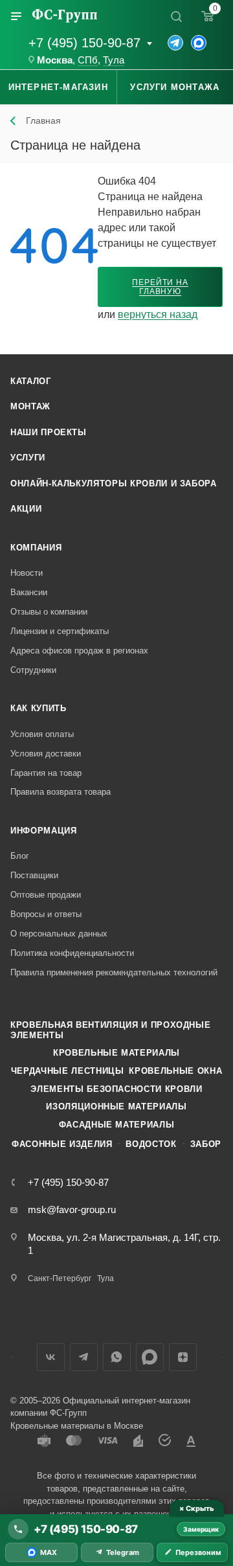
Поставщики (34, 875)
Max (150, 1357)
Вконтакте (51, 1357)
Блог (19, 856)
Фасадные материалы (117, 1124)
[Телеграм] (175, 43)
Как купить (38, 708)
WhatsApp (117, 1357)
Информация (43, 830)
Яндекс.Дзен (183, 1357)
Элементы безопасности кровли (116, 1089)
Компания (35, 547)
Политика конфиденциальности (72, 953)
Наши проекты (48, 432)
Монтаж (30, 406)
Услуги (27, 457)
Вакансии (28, 592)
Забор (205, 1144)
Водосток (151, 1144)
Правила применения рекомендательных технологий (113, 972)
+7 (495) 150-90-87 (84, 43)
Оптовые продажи (45, 895)
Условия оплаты (42, 734)
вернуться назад (157, 314)
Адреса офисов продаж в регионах (79, 650)
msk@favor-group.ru (72, 1209)
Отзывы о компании (48, 612)
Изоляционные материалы (116, 1106)
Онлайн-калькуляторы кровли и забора (113, 483)
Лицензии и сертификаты (59, 631)
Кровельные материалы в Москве (76, 1426)
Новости (26, 573)
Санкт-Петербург (59, 1278)
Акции (25, 509)
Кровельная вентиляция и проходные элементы (110, 1030)
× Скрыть (196, 1508)
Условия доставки (45, 753)
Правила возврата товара (60, 792)
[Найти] (176, 16)
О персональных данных (58, 933)
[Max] (198, 43)
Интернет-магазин (58, 87)
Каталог (30, 381)
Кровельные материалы (116, 1053)
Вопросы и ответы (46, 914)
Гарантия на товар (46, 773)
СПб (88, 60)
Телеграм (84, 1357)
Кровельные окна (175, 1071)
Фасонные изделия (62, 1144)
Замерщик (201, 1529)
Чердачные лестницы (67, 1071)
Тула (113, 60)
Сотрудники (33, 670)
